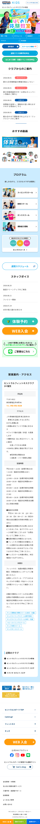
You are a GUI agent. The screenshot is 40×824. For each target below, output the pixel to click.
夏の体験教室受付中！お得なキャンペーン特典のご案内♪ (19, 93)
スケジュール (18, 36)
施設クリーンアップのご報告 (14, 289)
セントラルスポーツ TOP (14, 710)
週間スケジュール (20, 266)
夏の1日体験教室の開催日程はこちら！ (19, 82)
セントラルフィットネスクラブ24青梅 (20, 658)
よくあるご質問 (8, 800)
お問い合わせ (7, 804)
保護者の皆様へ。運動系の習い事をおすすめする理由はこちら (19, 105)
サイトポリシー (12, 811)
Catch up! (9, 717)
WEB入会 (20, 331)
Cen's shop (21, 766)
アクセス (3, 41)
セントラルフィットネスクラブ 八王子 (20, 668)
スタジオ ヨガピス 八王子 (16, 673)
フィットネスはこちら (32, 3)
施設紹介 (30, 36)
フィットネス (10, 724)
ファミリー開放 (9, 299)
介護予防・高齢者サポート (12, 791)
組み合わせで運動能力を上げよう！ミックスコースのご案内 (19, 117)
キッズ (7, 731)
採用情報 (6, 795)
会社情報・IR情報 (9, 782)
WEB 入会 (20, 742)
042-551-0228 (16, 405)
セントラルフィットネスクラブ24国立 (20, 663)
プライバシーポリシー (24, 811)
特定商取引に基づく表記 (20, 814)
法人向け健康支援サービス (12, 786)
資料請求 (11, 46)
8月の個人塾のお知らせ (12, 309)
